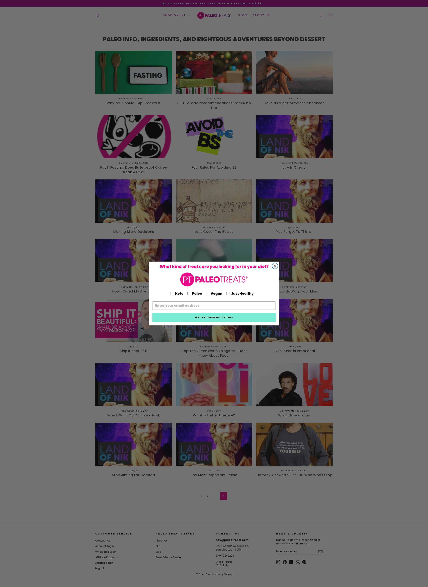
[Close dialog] (275, 266)
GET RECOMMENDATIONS (214, 317)
